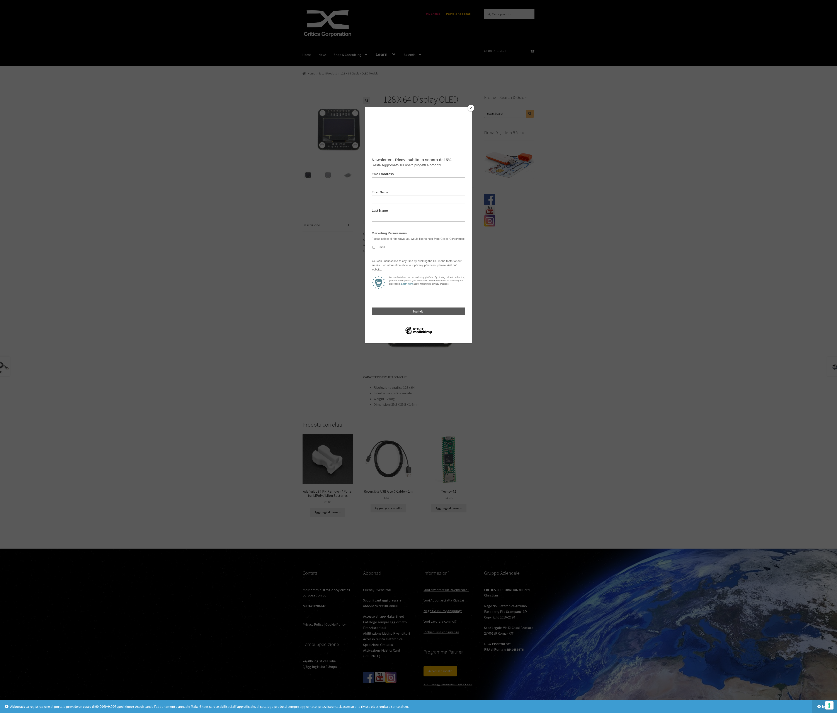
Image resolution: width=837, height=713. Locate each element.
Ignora (827, 706)
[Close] (471, 108)
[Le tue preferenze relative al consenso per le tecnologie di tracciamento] (829, 705)
